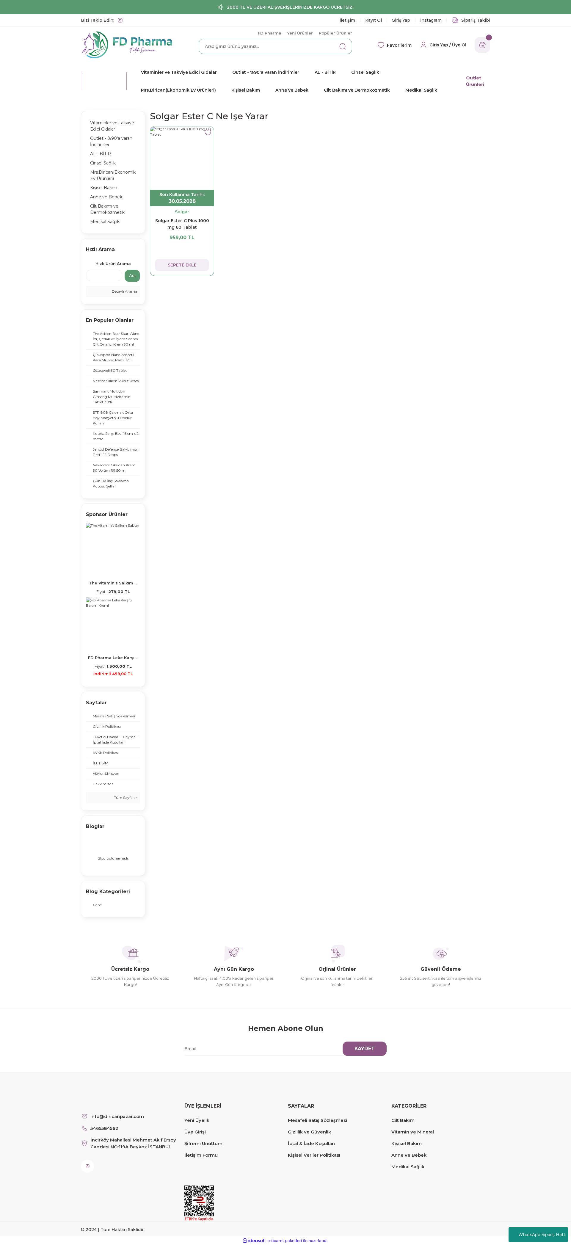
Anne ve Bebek (408, 1155)
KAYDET (364, 1048)
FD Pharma (269, 33)
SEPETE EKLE (182, 265)
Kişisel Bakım (406, 1143)
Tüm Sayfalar (125, 797)
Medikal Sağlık (407, 1166)
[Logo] (126, 44)
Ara (132, 275)
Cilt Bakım (403, 1120)
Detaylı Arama (124, 291)
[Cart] (482, 45)
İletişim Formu (201, 1155)
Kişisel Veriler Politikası (314, 1155)
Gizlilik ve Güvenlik (309, 1132)
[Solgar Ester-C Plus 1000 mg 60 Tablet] (182, 158)
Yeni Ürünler (300, 33)
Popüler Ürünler (335, 33)
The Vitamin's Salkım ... (113, 583)
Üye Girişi (195, 1132)
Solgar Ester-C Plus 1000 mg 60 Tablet (182, 224)
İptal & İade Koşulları (311, 1143)
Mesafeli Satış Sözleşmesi (317, 1120)
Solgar (182, 211)
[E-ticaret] (284, 1241)
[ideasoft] (254, 1241)
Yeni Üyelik (196, 1120)
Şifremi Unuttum (203, 1143)
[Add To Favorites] (207, 132)
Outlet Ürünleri (475, 81)
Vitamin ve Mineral (412, 1132)
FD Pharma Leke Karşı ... (113, 657)
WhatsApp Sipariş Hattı (542, 1234)
